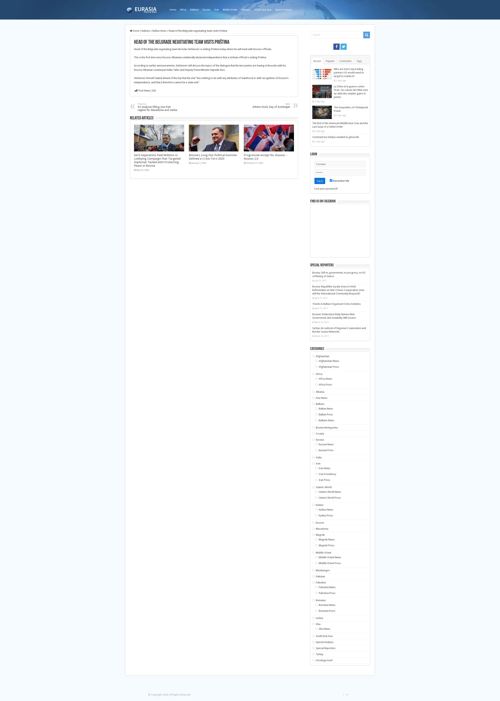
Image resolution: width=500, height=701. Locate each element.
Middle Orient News (330, 557)
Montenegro (323, 570)
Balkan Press (326, 414)
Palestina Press (327, 593)
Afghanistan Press (329, 366)
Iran (216, 9)
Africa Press (325, 384)
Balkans (194, 9)
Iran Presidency (327, 474)
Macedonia (322, 528)
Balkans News (326, 420)
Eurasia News (326, 444)
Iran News (324, 468)
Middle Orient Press (330, 563)
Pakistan (320, 576)
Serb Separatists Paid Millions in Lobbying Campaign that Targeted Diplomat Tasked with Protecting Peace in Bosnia (157, 160)
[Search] (366, 35)
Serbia (319, 618)
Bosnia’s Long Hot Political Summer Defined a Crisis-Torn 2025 (213, 156)
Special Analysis (283, 9)
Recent (317, 61)
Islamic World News (330, 491)
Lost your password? (326, 188)
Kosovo (320, 522)
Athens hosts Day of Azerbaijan (271, 105)
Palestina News (327, 587)
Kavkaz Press (326, 515)
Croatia (320, 433)
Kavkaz (319, 504)
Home (173, 9)
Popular (330, 61)
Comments (345, 61)
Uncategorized (324, 660)
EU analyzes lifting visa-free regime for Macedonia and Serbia (157, 107)
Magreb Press (326, 545)
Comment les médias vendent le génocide (335, 137)
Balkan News (159, 30)
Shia (318, 624)
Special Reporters (326, 648)
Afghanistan (322, 356)
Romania (246, 9)
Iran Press (324, 479)
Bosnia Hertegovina (327, 427)
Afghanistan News (329, 360)
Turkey (319, 654)
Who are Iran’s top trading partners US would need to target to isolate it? (349, 73)
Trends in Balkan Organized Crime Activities (336, 303)
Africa (183, 9)
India (319, 457)
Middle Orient (230, 9)
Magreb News (327, 539)
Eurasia (207, 9)
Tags (359, 61)
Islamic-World (324, 487)
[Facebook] (336, 47)
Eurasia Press (326, 450)
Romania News (327, 605)
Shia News (324, 628)
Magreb (320, 534)
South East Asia (263, 9)
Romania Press (327, 610)
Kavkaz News (326, 509)
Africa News (325, 378)
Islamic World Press (330, 497)
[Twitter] (343, 47)
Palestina (321, 582)
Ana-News (321, 397)
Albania (320, 391)
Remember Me (340, 180)
